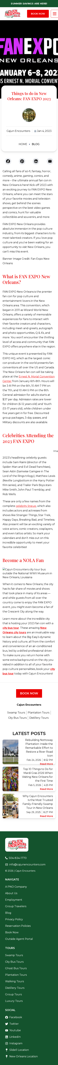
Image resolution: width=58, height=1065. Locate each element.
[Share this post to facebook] (8, 161)
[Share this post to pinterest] (22, 161)
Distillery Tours (38, 717)
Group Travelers (15, 906)
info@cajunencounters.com (27, 864)
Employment (13, 899)
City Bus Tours (17, 717)
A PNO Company (16, 886)
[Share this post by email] (50, 161)
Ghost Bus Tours (16, 968)
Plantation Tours (38, 712)
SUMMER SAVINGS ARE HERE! (29, 3)
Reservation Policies (18, 925)
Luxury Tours (14, 1000)
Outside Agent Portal (19, 938)
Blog (35, 144)
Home (23, 144)
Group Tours (13, 994)
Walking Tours (14, 981)
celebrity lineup (26, 506)
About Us (11, 893)
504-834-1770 (18, 858)
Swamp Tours (16, 712)
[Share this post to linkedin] (36, 161)
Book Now (38, 13)
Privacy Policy (14, 919)
